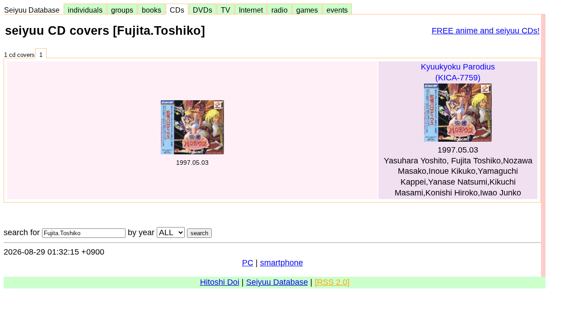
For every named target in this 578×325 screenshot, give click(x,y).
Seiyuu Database (33, 10)
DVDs (202, 10)
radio (279, 10)
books (151, 10)
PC (247, 262)
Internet (250, 10)
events (337, 10)
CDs (177, 10)
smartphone (281, 262)
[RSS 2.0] (332, 282)
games (307, 10)
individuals (85, 10)
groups (122, 10)
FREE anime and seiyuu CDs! (486, 30)
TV (225, 10)
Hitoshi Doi (219, 282)
